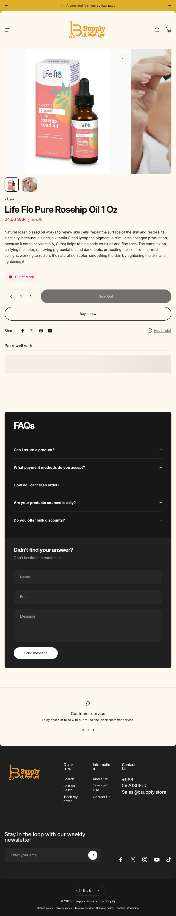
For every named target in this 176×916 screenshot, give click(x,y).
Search (68, 779)
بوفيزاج (10, 199)
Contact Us (101, 797)
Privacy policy (64, 908)
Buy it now (88, 314)
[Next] (170, 5)
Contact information (127, 908)
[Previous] (6, 5)
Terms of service (84, 908)
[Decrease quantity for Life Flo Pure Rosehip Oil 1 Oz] (10, 296)
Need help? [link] (162, 330)
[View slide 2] (88, 730)
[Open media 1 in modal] (121, 57)
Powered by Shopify (101, 901)
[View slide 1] (82, 730)
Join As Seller (69, 788)
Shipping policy (105, 908)
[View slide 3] (93, 730)
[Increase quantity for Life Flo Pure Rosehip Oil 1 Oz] (31, 296)
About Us (100, 779)
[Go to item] (12, 184)
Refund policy (45, 908)
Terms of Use (100, 788)
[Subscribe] (92, 855)
